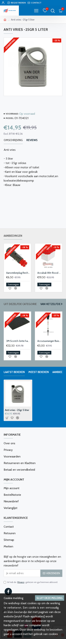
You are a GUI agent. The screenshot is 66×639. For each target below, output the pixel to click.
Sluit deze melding (49, 598)
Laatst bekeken (14, 372)
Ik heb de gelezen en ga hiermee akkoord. (32, 582)
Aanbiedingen (13, 235)
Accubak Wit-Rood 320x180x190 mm (49, 272)
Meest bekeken (38, 372)
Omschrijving (13, 140)
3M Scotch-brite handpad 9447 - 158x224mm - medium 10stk (18, 341)
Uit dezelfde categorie (20, 304)
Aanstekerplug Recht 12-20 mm (18, 272)
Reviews (31, 140)
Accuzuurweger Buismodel (49, 341)
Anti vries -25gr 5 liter (17, 410)
